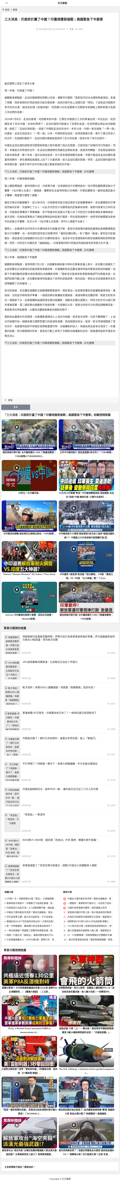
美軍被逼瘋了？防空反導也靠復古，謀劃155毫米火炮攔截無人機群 (59, 865)
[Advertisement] (60, 56)
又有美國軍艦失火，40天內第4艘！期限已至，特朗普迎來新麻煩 (38, 939)
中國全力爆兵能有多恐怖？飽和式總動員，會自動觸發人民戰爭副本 (39, 912)
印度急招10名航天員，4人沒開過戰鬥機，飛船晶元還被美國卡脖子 (39, 907)
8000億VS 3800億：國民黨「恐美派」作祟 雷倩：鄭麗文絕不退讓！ (60, 840)
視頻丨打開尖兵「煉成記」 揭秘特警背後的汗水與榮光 (33, 935)
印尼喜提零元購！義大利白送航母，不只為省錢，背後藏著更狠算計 (39, 917)
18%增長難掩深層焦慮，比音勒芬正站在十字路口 (50, 662)
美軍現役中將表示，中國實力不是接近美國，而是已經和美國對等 (38, 903)
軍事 (15, 9)
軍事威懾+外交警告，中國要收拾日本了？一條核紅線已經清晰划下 (59, 713)
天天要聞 (62, 3)
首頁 (7, 9)
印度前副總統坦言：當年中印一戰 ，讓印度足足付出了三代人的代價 (60, 789)
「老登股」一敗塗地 (33, 814)
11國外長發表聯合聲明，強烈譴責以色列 (87, 907)
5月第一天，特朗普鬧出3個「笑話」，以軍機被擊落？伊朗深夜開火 (39, 898)
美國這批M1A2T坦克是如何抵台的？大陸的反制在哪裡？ (34, 921)
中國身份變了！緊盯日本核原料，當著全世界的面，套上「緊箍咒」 (60, 738)
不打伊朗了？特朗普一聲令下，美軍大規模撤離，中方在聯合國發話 (60, 763)
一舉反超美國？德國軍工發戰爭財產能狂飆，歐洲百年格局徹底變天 (39, 930)
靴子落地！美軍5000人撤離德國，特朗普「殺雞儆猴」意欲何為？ (59, 687)
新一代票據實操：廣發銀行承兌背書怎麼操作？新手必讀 (34, 926)
